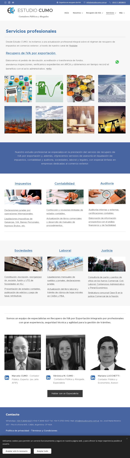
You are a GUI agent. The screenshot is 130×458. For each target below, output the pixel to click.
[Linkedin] (9, 2)
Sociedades (23, 250)
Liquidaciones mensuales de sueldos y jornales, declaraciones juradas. (63, 280)
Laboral (65, 250)
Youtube (73, 45)
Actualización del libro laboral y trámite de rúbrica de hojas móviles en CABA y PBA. (65, 292)
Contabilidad (65, 183)
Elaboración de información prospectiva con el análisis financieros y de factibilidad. (102, 222)
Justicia (107, 250)
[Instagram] (5, 2)
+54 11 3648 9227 (24, 421)
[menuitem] (67, 13)
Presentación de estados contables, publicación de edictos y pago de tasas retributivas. (22, 292)
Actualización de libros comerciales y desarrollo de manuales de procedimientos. (64, 222)
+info (49, 68)
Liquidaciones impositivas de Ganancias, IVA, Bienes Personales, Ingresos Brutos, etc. (21, 222)
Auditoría (107, 183)
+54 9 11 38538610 (119, 2)
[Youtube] (13, 2)
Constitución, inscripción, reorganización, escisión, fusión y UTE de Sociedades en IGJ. (23, 280)
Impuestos (23, 183)
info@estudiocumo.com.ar (96, 2)
